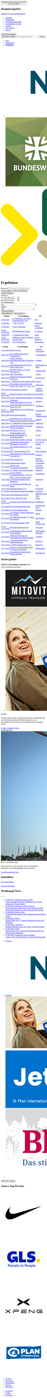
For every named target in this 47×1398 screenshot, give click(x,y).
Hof (37, 485)
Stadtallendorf (41, 371)
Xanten (38, 448)
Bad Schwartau (41, 440)
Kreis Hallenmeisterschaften (20, 507)
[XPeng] (24, 1328)
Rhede (38, 514)
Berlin (38, 498)
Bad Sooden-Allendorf (40, 532)
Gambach (39, 537)
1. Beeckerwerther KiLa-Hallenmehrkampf (19, 541)
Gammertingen (41, 355)
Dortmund (38, 323)
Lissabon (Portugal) (39, 390)
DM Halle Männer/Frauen (19, 527)
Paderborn (39, 398)
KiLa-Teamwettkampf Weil (20, 451)
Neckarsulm (40, 463)
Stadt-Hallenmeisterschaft (19, 495)
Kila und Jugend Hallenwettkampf (22, 502)
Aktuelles (8, 18)
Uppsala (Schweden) (40, 350)
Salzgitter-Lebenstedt (39, 467)
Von (2, 298)
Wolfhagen (39, 406)
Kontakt (8, 1379)
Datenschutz (9, 1383)
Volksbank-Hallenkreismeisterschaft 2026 (21, 401)
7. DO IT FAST (18, 323)
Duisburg (39, 541)
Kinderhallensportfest (17, 463)
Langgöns (39, 491)
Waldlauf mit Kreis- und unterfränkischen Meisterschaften (22, 537)
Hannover (39, 545)
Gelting (38, 430)
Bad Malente (40, 553)
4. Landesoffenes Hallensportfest (22, 423)
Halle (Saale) (39, 342)
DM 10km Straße (16, 374)
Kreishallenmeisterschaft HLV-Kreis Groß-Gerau (21, 366)
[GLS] (24, 1282)
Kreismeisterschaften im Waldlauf (22, 491)
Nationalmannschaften (13, 22)
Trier (36, 320)
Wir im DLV (10, 28)
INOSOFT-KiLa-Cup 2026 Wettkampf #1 (20, 371)
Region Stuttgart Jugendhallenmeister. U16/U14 (21, 474)
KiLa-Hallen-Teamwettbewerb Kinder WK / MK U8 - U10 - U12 (22, 385)
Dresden (39, 401)
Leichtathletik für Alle (13, 24)
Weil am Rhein (41, 451)
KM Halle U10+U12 (17, 430)
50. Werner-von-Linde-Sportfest (21, 470)
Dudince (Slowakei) (39, 460)
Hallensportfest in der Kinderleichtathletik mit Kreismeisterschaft (18, 435)
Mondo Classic (15, 350)
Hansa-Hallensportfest (18, 415)
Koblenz (39, 360)
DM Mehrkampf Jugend (21, 331)
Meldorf (38, 420)
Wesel (37, 335)
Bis (2, 300)
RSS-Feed (9, 1387)
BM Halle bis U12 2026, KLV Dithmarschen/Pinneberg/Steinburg (22, 420)
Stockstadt (39, 479)
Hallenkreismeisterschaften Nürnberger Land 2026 (19, 443)
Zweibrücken (40, 411)
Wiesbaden (39, 385)
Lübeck (38, 381)
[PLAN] (24, 1375)
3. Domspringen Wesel (20, 335)
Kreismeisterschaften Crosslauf (21, 440)
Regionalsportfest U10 (18, 489)
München (39, 470)
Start (7, 41)
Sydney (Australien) (39, 327)
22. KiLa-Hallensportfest (19, 510)
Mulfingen (39, 423)
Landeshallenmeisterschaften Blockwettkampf (20, 553)
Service (8, 30)
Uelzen (38, 374)
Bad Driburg (40, 518)
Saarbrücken (40, 378)
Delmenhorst (40, 548)
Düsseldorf (39, 394)
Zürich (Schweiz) (38, 338)
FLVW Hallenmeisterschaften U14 (22, 398)
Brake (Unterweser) (40, 523)
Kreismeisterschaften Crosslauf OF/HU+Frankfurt (21, 427)
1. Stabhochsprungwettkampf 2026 (22, 381)
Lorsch (38, 435)
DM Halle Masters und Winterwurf (22, 394)
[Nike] (24, 1235)
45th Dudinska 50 (16, 460)
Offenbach (39, 427)
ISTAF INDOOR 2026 (18, 498)
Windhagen (40, 502)
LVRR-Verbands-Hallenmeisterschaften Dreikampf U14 (22, 360)
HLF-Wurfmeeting (19, 342)
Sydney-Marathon (18, 327)
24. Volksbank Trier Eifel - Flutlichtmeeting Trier (21, 320)
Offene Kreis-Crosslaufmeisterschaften (19, 467)
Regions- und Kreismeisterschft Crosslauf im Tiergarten (21, 548)
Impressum (9, 1381)
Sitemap (8, 1385)
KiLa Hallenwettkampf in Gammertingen (19, 355)
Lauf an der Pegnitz (40, 443)
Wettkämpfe (9, 20)
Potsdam (39, 455)
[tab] (7, 313)
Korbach (39, 510)
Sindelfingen (40, 474)
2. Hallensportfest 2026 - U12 (20, 545)
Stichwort (4, 288)
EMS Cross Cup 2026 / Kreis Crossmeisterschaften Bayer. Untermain (20, 479)
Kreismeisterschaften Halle (19, 523)
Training (8, 26)
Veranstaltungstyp (7, 302)
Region (3, 307)
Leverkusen (39, 331)
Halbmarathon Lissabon (18, 390)
